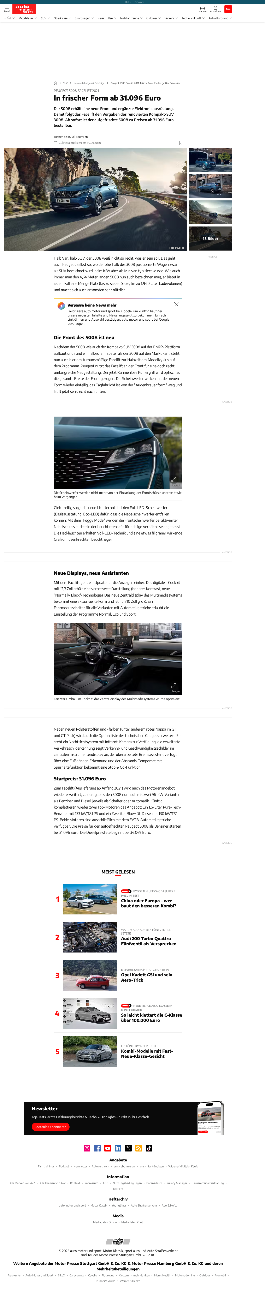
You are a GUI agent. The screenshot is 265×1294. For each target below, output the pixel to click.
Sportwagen (82, 18)
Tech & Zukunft (191, 18)
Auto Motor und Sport (39, 1275)
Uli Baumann (80, 136)
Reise (101, 18)
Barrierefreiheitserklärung (208, 1183)
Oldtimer (151, 18)
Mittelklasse (26, 18)
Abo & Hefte (169, 1205)
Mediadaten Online (105, 1222)
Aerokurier (14, 1275)
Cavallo (92, 1275)
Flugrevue (108, 1275)
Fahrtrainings (46, 1166)
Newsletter (80, 1166)
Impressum (91, 1183)
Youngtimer (119, 1205)
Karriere (118, 1188)
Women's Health (130, 1281)
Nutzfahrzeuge (129, 18)
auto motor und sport (72, 1205)
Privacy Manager (176, 1183)
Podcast (64, 1166)
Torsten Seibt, (62, 136)
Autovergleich (100, 1166)
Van (110, 18)
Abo (228, 8)
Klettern (124, 1275)
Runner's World (105, 1281)
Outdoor (204, 1275)
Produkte (139, 1)
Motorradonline (185, 1275)
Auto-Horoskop (218, 18)
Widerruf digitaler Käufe (183, 1166)
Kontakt (75, 1183)
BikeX (61, 1275)
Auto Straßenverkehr (144, 1205)
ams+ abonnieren (124, 1166)
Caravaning (77, 1275)
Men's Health (162, 1275)
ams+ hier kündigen (152, 1166)
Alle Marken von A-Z (22, 1183)
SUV (43, 18)
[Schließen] (176, 304)
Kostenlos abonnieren (50, 1127)
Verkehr (169, 18)
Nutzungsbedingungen (127, 1183)
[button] (95, 199)
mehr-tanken (141, 1275)
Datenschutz (154, 1183)
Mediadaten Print (132, 1222)
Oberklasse (60, 18)
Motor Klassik (98, 1205)
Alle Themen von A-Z (53, 1183)
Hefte (128, 1)
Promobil (220, 1275)
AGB (105, 1183)
